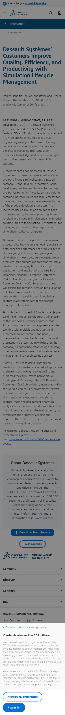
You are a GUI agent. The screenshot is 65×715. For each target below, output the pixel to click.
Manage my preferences (23, 696)
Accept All (14, 707)
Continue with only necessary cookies (26, 627)
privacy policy (43, 684)
